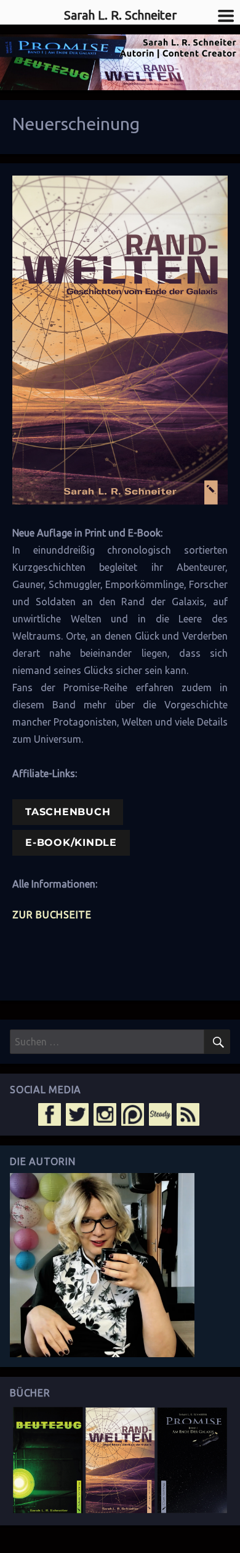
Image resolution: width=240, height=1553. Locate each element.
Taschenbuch (67, 812)
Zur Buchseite (52, 914)
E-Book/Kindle (71, 842)
